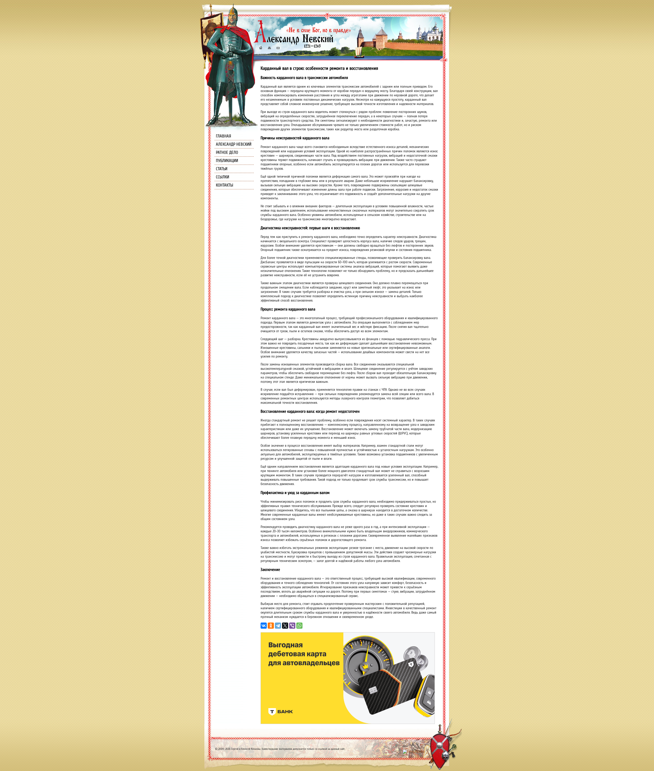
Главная (223, 136)
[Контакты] (278, 48)
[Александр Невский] (302, 43)
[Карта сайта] (269, 48)
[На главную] (261, 48)
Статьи (221, 168)
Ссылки (222, 177)
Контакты (224, 185)
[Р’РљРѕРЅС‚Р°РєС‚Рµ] (264, 626)
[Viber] (292, 626)
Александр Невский (233, 144)
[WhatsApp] (299, 626)
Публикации (227, 160)
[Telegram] (278, 626)
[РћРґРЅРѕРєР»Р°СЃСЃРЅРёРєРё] (271, 626)
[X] (285, 626)
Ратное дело (227, 152)
